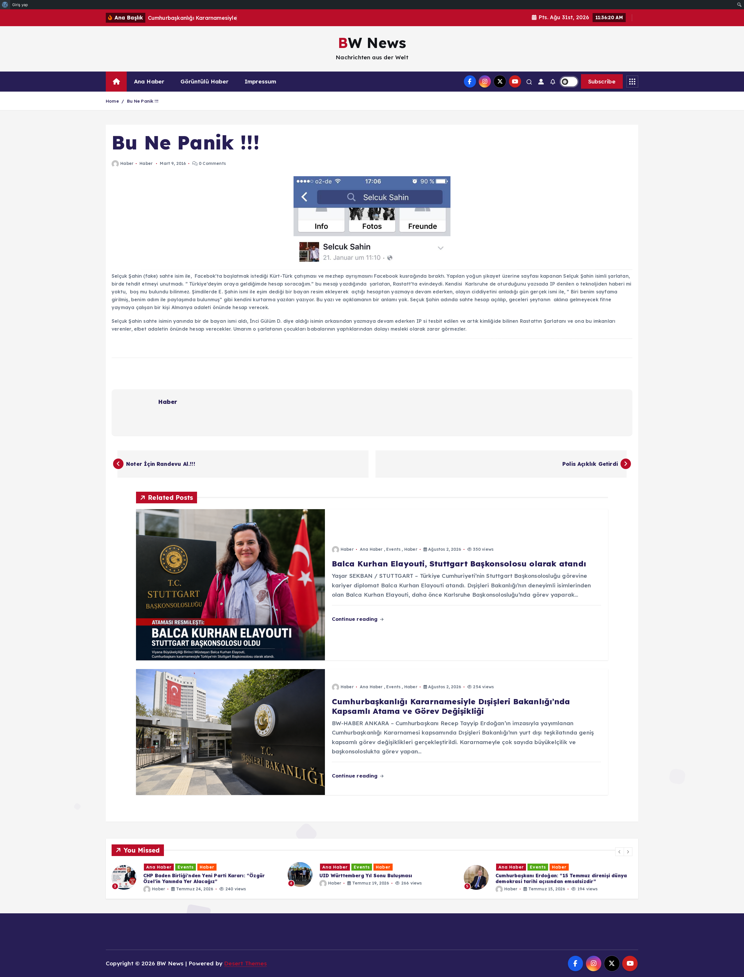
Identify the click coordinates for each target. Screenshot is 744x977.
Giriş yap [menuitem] (20, 4)
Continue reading (355, 619)
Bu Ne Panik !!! (142, 101)
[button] (619, 851)
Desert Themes (245, 963)
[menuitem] (5, 4)
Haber (126, 163)
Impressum (260, 81)
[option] (196, 874)
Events (393, 549)
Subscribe (602, 81)
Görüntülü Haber (204, 81)
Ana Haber (149, 81)
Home (112, 101)
